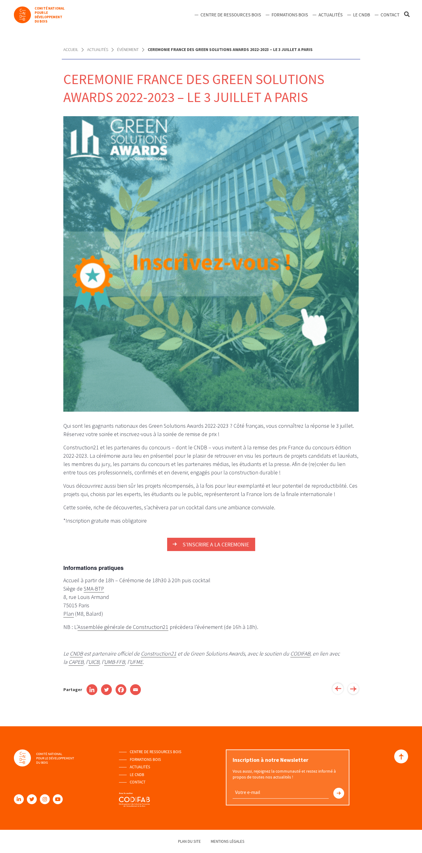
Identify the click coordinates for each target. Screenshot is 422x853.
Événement (128, 49)
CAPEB (76, 661)
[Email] (135, 689)
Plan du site (189, 841)
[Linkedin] (92, 689)
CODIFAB (300, 653)
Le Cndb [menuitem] (361, 15)
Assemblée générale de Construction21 (123, 626)
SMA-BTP (94, 588)
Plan (68, 613)
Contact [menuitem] (390, 15)
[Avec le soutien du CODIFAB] (134, 797)
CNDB (76, 653)
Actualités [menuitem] (331, 15)
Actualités (97, 49)
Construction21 (158, 653)
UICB (93, 661)
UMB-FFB (114, 661)
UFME (136, 661)
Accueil (70, 49)
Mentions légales (227, 841)
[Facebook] (121, 689)
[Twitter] (106, 689)
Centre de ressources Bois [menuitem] (230, 15)
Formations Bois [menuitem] (290, 15)
